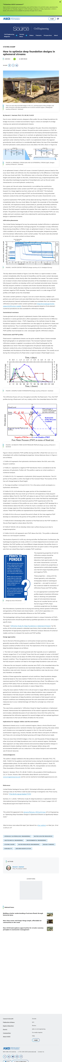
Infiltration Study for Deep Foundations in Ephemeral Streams (31, 626)
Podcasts (39, 35)
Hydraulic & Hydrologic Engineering (17, 836)
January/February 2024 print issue (34, 812)
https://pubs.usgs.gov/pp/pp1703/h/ (20, 794)
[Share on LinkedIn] (16, 65)
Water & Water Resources (43, 836)
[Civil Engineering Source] (21, 28)
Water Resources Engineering (28, 844)
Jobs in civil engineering (38, 1029)
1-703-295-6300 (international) (27, 1051)
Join (33, 1022)
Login (52, 19)
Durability (8, 848)
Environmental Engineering (36, 840)
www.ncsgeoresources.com (11, 777)
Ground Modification (23, 848)
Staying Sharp (10, 844)
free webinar (42, 825)
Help (33, 1036)
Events (5, 1029)
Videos (31, 35)
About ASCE (6, 1036)
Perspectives (48, 35)
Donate (34, 1018)
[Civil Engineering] (40, 28)
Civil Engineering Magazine (9, 35)
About (56, 35)
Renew (34, 1025)
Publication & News (9, 1022)
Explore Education (8, 1026)
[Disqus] (31, 957)
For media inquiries (37, 1032)
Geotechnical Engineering (14, 840)
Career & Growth (8, 1018)
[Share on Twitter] (13, 65)
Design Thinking (48, 844)
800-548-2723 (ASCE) (9, 1051)
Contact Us (41, 1051)
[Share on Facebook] (9, 65)
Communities (7, 1033)
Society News (22, 35)
